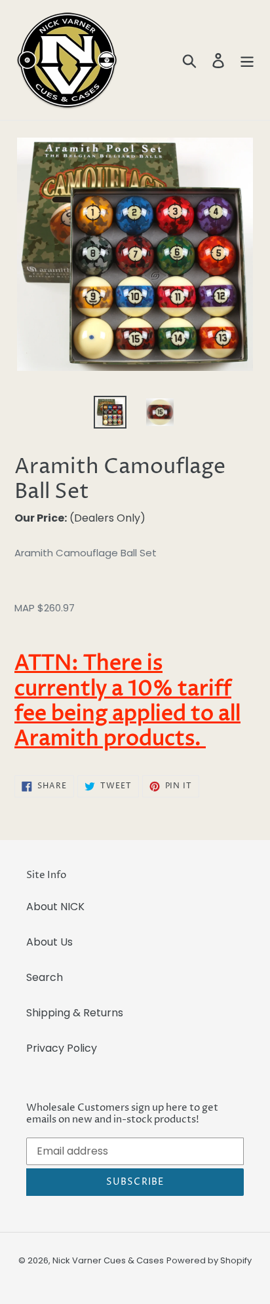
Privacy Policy (61, 1048)
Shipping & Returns (74, 1012)
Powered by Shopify (209, 1260)
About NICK (55, 906)
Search (44, 977)
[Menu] (247, 60)
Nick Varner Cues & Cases (108, 1260)
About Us (49, 941)
